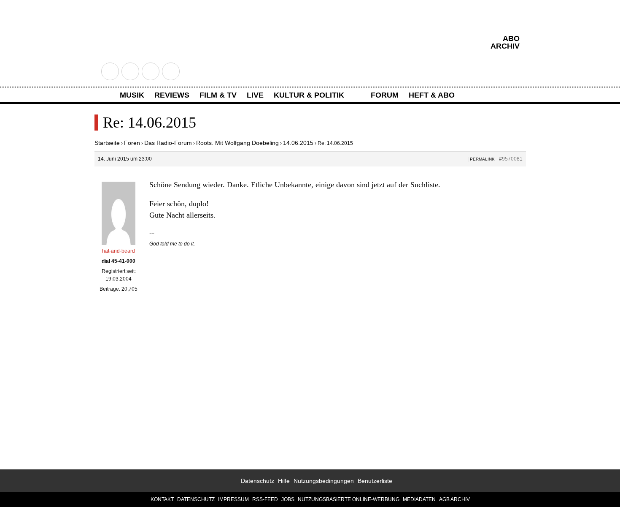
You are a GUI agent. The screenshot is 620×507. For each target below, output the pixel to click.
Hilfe (284, 480)
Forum (385, 95)
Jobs (287, 499)
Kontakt (162, 499)
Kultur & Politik (309, 95)
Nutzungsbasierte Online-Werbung (348, 499)
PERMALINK (482, 159)
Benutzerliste (375, 480)
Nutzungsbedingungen (324, 480)
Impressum (233, 499)
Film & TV (218, 95)
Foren (132, 142)
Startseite (107, 142)
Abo (511, 38)
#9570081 (511, 159)
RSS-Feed (265, 499)
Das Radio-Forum (168, 142)
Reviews (171, 95)
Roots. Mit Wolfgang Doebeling (237, 142)
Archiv (505, 46)
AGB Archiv (454, 499)
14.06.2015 (298, 142)
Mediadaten (419, 499)
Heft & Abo (432, 95)
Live (255, 95)
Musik (132, 95)
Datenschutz (257, 480)
